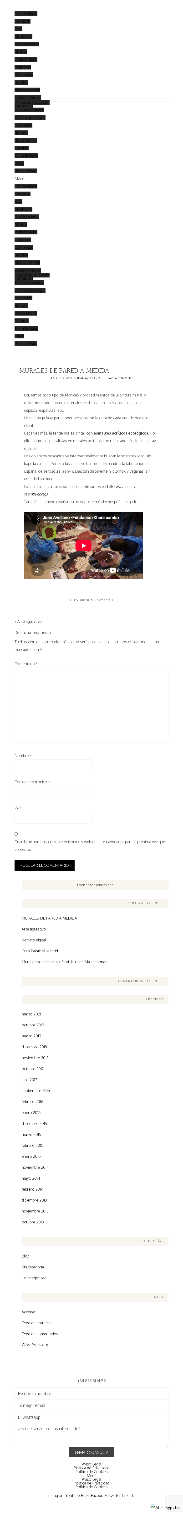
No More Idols (27, 44)
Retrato (21, 132)
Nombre (23, 755)
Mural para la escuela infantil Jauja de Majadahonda (64, 962)
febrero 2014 (32, 1189)
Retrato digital (34, 940)
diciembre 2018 (34, 1046)
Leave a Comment (119, 378)
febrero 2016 (32, 1101)
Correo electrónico (32, 781)
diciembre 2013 (34, 1200)
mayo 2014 (31, 1178)
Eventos (22, 148)
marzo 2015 (31, 1134)
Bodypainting (26, 140)
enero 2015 (31, 1156)
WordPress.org (35, 1344)
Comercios (24, 74)
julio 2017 (29, 1079)
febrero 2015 (32, 1145)
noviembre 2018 (35, 1057)
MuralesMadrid (27, 90)
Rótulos (21, 82)
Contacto (22, 21)
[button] (91, 178)
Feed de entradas (36, 1323)
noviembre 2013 (35, 1211)
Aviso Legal (91, 1464)
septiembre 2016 (36, 1090)
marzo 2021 (31, 1014)
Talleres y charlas (29, 110)
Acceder (29, 1312)
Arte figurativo (34, 929)
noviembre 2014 (35, 1167)
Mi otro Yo (23, 36)
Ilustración (23, 125)
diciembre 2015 (34, 1123)
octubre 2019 (33, 1025)
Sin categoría (102, 600)
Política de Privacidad (91, 1467)
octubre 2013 (33, 1222)
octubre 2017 (33, 1068)
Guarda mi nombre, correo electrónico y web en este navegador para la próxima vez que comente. (90, 845)
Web (19, 808)
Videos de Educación (32, 102)
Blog (18, 28)
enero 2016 (31, 1112)
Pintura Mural (26, 59)
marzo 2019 (31, 1036)
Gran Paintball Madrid (40, 951)
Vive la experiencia (30, 117)
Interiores (23, 67)
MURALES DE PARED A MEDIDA (49, 918)
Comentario (26, 663)
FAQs (19, 163)
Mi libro (21, 51)
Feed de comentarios (40, 1333)
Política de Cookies (91, 1471)
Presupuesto (26, 170)
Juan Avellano (26, 13)
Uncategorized (34, 1278)
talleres (113, 486)
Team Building (26, 155)
